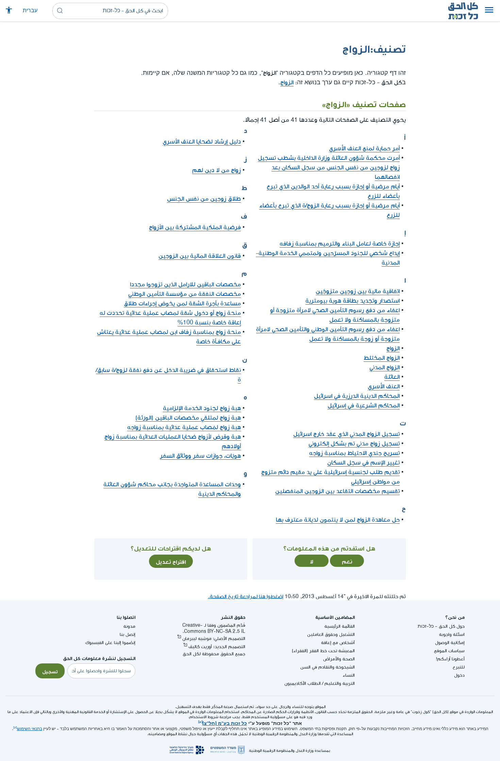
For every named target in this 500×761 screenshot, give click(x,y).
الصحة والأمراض (339, 658)
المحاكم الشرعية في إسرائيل (364, 405)
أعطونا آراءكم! (450, 658)
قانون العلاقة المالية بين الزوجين (200, 256)
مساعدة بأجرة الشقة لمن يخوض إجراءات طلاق (182, 303)
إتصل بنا (127, 634)
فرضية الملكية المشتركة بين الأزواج (195, 227)
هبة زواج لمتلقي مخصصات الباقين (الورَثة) (188, 418)
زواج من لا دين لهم (216, 170)
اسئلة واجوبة (452, 634)
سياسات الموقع (449, 650)
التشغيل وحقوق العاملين (331, 634)
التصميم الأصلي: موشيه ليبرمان (213, 638)
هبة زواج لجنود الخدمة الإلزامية (202, 408)
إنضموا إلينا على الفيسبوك (110, 642)
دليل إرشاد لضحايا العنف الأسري (202, 141)
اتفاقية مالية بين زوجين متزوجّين (358, 291)
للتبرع (459, 667)
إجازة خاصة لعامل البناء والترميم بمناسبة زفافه (340, 243)
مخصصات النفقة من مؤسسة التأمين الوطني (184, 294)
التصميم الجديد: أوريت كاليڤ (216, 646)
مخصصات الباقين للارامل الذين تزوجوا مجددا (185, 284)
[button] (489, 10)
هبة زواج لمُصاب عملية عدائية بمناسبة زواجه (184, 427)
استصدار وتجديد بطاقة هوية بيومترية (352, 301)
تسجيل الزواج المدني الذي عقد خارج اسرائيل (346, 434)
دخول (459, 675)
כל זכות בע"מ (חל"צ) (224, 722)
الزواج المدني (384, 367)
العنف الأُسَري (384, 386)
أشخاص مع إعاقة (338, 642)
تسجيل (50, 671)
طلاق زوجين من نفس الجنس (204, 199)
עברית (30, 11)
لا (311, 560)
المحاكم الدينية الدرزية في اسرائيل (357, 396)
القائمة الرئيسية (339, 626)
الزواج (287, 82)
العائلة (392, 377)
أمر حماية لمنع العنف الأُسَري (364, 148)
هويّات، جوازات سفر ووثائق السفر (200, 456)
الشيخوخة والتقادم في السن (327, 667)
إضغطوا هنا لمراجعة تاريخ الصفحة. (245, 596)
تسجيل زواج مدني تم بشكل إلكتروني (354, 443)
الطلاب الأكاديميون (302, 683)
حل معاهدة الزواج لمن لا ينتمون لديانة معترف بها (338, 520)
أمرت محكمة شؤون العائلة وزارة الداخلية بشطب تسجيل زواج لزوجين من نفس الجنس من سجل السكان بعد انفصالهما (329, 167)
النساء (349, 675)
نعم (347, 560)
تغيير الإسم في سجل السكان (363, 462)
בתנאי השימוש (29, 729)
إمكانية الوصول (450, 642)
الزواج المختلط (382, 358)
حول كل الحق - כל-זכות (441, 626)
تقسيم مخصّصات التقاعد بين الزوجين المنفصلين (337, 491)
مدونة (129, 626)
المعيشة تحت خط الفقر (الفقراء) (323, 650)
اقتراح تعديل (171, 561)
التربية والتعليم (339, 683)
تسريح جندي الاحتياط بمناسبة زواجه (354, 453)
